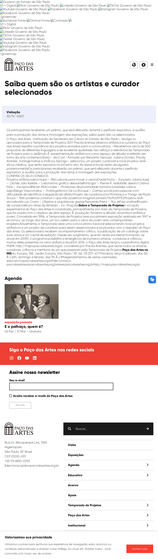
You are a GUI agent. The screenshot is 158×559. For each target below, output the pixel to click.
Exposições (75, 455)
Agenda (73, 465)
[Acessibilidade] (144, 65)
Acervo (73, 485)
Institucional (76, 525)
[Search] (147, 429)
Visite (72, 445)
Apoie (72, 495)
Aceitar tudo (140, 548)
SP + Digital (8, 5)
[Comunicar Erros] (70, 20)
